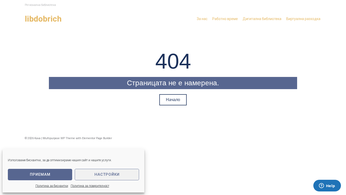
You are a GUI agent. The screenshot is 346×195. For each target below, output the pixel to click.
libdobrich (43, 19)
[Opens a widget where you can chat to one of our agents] (327, 186)
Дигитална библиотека (262, 19)
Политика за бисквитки (51, 186)
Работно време (225, 19)
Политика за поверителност (90, 186)
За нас (202, 19)
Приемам (40, 174)
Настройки (107, 174)
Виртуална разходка (303, 19)
